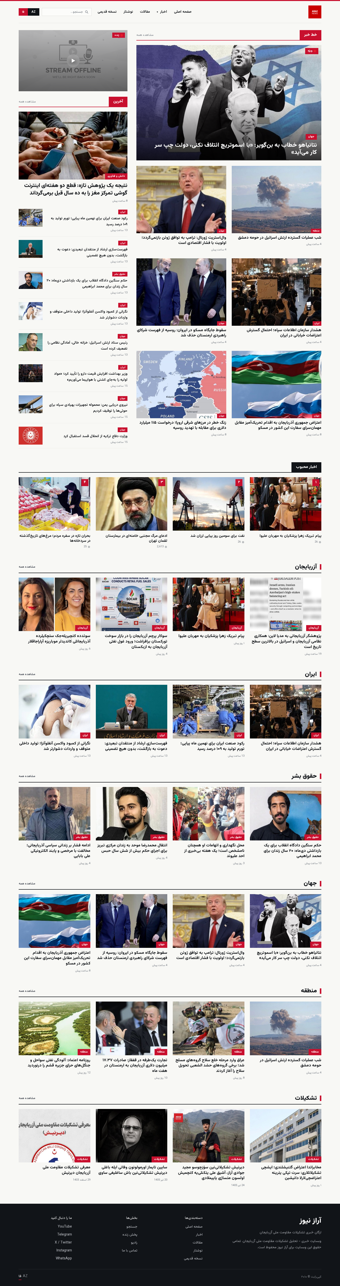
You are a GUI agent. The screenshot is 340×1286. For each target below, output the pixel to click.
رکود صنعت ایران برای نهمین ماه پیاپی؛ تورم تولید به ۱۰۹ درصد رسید (212, 746)
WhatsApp (64, 1258)
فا (23, 12)
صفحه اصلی (182, 12)
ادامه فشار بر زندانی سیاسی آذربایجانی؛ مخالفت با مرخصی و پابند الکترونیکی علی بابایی (58, 850)
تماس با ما (129, 1250)
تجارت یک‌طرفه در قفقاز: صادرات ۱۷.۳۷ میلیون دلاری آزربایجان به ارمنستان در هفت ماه (135, 1065)
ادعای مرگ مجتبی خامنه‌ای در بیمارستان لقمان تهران (136, 538)
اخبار (162, 12)
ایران (317, 323)
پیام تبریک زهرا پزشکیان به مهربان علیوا (290, 536)
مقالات (145, 12)
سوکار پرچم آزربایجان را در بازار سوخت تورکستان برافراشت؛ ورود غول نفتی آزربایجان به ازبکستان (136, 641)
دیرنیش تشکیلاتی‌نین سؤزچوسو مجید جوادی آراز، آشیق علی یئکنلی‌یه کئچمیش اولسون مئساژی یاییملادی (211, 1172)
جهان (311, 137)
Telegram (64, 1235)
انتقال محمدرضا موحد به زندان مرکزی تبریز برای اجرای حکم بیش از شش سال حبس (132, 848)
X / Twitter (63, 1242)
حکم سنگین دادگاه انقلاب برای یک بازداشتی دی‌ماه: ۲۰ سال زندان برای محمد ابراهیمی (87, 283)
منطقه (316, 231)
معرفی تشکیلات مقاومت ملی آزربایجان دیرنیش (66, 1170)
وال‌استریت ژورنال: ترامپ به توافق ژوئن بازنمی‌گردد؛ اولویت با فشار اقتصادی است (184, 240)
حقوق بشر (119, 274)
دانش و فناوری (116, 176)
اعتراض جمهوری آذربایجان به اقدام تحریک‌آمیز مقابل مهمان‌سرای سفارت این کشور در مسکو (278, 425)
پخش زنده (129, 1235)
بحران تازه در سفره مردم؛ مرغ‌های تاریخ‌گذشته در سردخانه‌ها (54, 538)
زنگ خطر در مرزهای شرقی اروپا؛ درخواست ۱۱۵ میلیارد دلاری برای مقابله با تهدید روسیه (182, 425)
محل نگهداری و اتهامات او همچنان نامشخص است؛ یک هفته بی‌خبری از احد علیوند (214, 850)
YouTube (65, 1227)
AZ (33, 12)
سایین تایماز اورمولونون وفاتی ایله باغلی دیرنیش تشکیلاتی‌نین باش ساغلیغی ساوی (132, 1170)
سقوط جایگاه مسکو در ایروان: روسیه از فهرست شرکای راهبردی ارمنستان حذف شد (181, 333)
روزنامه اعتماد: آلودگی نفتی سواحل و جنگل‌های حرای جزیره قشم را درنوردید (59, 1063)
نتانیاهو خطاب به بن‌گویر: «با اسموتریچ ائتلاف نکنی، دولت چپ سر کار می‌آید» (236, 148)
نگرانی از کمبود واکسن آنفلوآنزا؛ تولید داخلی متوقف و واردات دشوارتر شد (54, 746)
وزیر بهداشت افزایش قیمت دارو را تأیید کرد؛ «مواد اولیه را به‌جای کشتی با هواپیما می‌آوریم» (90, 377)
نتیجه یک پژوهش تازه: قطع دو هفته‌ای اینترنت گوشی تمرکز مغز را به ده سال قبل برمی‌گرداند (75, 189)
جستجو (131, 1227)
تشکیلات (313, 1159)
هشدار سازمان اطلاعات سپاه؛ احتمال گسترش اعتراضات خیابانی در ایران (284, 333)
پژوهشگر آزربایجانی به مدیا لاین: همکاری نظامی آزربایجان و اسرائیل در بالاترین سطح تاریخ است (286, 641)
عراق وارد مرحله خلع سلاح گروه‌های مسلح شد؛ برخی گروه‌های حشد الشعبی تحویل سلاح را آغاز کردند (209, 1065)
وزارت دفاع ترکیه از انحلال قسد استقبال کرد (95, 436)
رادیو (134, 1242)
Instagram (64, 1250)
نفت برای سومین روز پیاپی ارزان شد (217, 536)
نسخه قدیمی (107, 12)
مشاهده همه (145, 35)
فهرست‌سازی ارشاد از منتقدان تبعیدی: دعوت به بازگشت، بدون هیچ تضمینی (92, 252)
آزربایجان (314, 628)
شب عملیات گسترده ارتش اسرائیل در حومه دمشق (279, 238)
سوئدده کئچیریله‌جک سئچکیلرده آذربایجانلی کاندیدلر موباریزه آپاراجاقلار (59, 639)
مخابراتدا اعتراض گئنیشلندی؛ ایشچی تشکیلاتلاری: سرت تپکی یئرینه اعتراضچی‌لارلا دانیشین (291, 1172)
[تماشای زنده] (73, 60)
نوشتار (128, 12)
